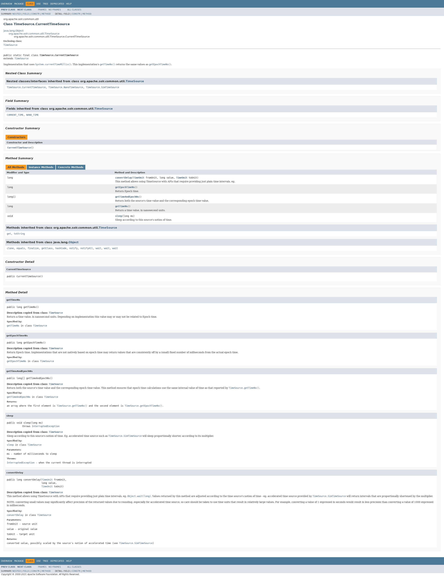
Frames (42, 9)
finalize (33, 248)
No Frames (55, 9)
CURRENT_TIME (15, 114)
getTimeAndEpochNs (127, 196)
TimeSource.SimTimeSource (102, 87)
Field (26, 14)
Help (68, 4)
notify (73, 248)
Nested (16, 14)
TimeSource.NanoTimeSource (65, 87)
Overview (6, 4)
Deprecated (57, 4)
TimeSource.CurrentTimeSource (26, 87)
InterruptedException (45, 426)
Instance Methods (41, 167)
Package (19, 4)
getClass (47, 248)
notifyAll (86, 248)
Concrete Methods (70, 167)
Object (74, 242)
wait (98, 248)
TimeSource (10, 45)
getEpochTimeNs (125, 187)
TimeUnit (138, 177)
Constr (35, 14)
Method (46, 14)
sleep (118, 216)
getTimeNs (121, 206)
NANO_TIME (32, 114)
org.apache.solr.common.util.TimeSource (34, 33)
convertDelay (123, 177)
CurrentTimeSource (19, 147)
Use (38, 4)
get (9, 233)
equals (20, 248)
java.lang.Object (13, 30)
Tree (45, 4)
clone (10, 248)
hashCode (60, 248)
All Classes (74, 9)
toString (19, 233)
